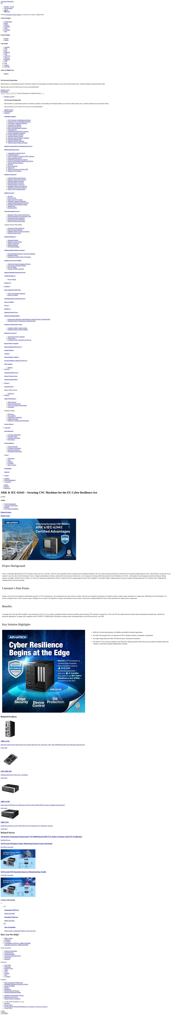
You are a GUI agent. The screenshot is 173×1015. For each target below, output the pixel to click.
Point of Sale (11, 338)
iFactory (6, 305)
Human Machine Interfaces (15, 163)
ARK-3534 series (45, 614)
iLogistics (6, 353)
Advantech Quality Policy (10, 379)
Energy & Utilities (9, 302)
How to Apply (12, 465)
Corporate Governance (14, 448)
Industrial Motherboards (15, 139)
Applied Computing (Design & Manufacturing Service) (18, 146)
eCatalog (6, 973)
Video (6, 970)
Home (6, 485)
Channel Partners (9, 386)
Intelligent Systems (9, 193)
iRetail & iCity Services (10, 333)
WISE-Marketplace (9, 480)
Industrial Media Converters (16, 183)
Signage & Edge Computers (16, 269)
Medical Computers (13, 243)
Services (6, 369)
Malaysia (6, 57)
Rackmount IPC (12, 208)
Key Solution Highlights (11, 509)
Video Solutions (8, 364)
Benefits (6, 507)
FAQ (5, 975)
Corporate (7, 427)
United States (8, 21)
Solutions (7, 286)
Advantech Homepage (7, 1)
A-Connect (7, 482)
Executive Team (12, 436)
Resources (11, 414)
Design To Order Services (10, 376)
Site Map (6, 1003)
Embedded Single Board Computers (18, 131)
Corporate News (9, 952)
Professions (11, 458)
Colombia (7, 30)
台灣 (5, 61)
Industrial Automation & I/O (11, 149)
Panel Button (4, 91)
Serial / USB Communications (16, 189)
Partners (6, 383)
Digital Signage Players (14, 126)
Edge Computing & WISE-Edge (12, 290)
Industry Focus (8, 968)
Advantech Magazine (14, 438)
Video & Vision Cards (14, 233)
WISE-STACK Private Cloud (16, 221)
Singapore (7, 59)
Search (6, 10)
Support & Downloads (10, 398)
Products (6, 113)
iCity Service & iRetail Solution (17, 265)
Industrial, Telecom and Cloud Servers (19, 215)
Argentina (7, 26)
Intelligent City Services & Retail (12, 260)
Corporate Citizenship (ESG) (12, 956)
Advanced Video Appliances (16, 228)
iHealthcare (7, 309)
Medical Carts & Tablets (15, 242)
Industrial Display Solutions (11, 357)
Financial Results (13, 446)
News (6, 971)
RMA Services (12, 402)
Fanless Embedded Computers (16, 133)
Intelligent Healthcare (9, 236)
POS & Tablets (12, 267)
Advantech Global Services (11, 372)
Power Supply (12, 279)
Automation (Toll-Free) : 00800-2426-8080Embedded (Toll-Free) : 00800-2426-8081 (17, 944)
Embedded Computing (10, 116)
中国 (5, 49)
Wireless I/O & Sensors (14, 171)
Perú (5, 31)
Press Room (11, 439)
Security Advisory (9, 424)
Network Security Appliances (16, 218)
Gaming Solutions (8, 350)
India (5, 50)
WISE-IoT (11, 393)
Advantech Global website (13, 14)
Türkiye (6, 65)
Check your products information (17, 405)
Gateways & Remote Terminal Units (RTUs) (20, 161)
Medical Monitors (13, 245)
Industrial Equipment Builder (11, 316)
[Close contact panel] (1, 903)
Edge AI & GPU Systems (15, 199)
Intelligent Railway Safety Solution (18, 329)
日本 (5, 54)
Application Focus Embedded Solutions (19, 121)
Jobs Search (7, 957)
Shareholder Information (15, 451)
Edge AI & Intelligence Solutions (17, 128)
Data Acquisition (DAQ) (15, 158)
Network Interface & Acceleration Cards (19, 216)
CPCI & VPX (12, 198)
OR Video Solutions (13, 246)
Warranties (11, 407)
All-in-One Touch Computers (16, 336)
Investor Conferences (14, 450)
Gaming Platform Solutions (15, 134)
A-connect (7, 976)
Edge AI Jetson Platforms (15, 230)
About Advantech (8, 431)
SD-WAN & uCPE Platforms (16, 219)
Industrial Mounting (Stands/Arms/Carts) (14, 272)
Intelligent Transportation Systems (17, 204)
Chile (5, 28)
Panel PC (10, 164)
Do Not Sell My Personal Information (26, 1006)
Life (9, 460)
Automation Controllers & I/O (16, 153)
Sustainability (7, 468)
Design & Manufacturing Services (12, 347)
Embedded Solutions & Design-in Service (14, 298)
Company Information (14, 435)
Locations (11, 463)
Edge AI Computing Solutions (16, 293)
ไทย (5, 63)
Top (3, 1011)
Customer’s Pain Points (11, 505)
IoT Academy (12, 416)
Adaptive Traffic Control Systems (17, 328)
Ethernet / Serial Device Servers (17, 179)
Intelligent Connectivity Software (17, 187)
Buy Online (9, 938)
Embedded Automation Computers (18, 159)
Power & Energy (13, 166)
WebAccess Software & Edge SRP (18, 169)
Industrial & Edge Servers (11, 312)
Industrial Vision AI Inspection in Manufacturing (22, 321)
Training (10, 462)
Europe (8, 11)
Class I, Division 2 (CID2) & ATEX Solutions (21, 156)
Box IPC (10, 196)
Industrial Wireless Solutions (16, 141)
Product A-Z (7, 283)
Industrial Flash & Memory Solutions (18, 138)
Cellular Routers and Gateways (17, 178)
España (6, 40)
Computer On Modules (14, 125)
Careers (6, 455)
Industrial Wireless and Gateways (17, 186)
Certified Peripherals (9, 276)
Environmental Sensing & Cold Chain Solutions (21, 254)
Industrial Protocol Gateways (16, 184)
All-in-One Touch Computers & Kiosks (19, 264)
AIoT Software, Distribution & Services (19, 120)
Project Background (10, 504)
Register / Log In (9, 96)
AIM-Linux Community (15, 417)
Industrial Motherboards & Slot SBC (18, 203)
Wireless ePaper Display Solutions (17, 142)
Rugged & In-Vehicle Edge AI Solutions (19, 257)
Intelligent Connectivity (10, 174)
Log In (12, 6)
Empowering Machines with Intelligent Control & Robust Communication (29, 319)
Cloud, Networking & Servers (11, 211)
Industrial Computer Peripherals (17, 201)
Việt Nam (7, 66)
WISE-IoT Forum (13, 419)
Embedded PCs (12, 130)
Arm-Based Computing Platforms (17, 123)
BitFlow (10, 367)
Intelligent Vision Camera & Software (18, 231)
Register (6, 6)
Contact (6, 475)
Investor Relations (9, 443)
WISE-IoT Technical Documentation (18, 420)
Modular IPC (11, 206)
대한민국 (7, 56)
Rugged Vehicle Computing (11, 343)
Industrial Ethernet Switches (16, 181)
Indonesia (7, 52)
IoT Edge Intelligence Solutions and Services (15, 360)
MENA (6, 73)
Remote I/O (11, 168)
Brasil (6, 23)
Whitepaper (7, 967)
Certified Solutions (13, 155)
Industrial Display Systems (15, 136)
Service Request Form (14, 404)
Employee (6, 472)
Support (6, 395)
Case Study (7, 965)
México (6, 25)
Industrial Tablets (13, 255)
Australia (6, 47)
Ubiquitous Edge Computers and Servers (19, 340)
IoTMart (6, 478)
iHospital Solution (13, 240)
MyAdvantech (8, 8)
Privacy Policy (8, 1005)
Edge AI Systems (13, 295)
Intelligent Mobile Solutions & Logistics (14, 250)
